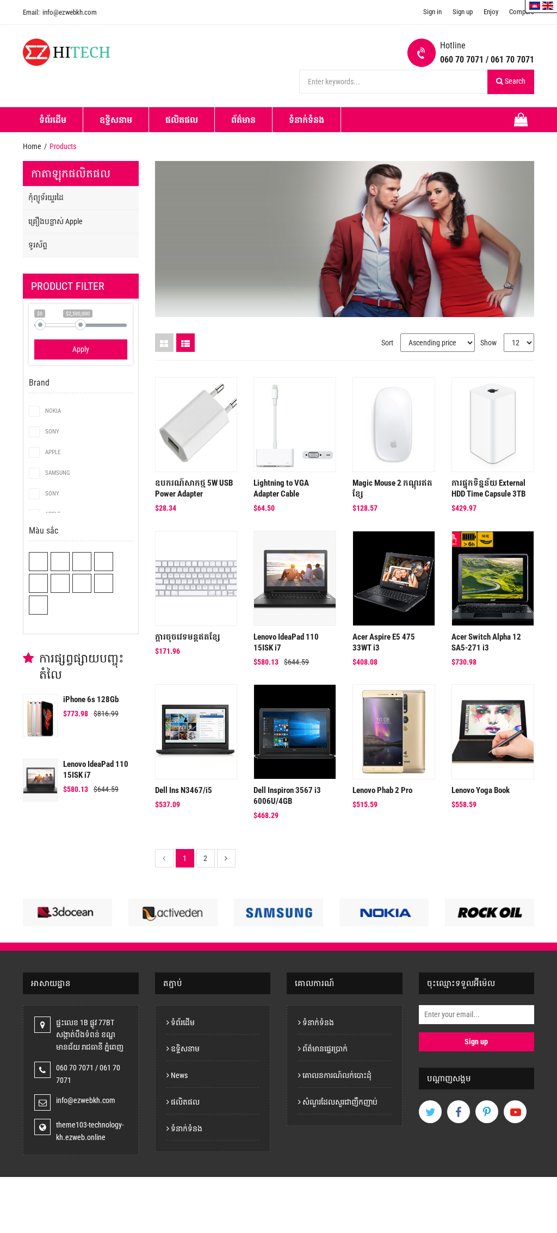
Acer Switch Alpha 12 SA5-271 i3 (486, 642)
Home (32, 146)
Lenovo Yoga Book (480, 790)
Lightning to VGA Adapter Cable (281, 488)
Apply (80, 349)
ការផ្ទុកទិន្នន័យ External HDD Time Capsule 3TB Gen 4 (488, 488)
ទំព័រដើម (52, 120)
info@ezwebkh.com (60, 12)
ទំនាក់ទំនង (306, 120)
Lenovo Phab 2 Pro (382, 790)
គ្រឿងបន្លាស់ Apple (55, 221)
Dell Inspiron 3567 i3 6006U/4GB (287, 795)
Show (488, 342)
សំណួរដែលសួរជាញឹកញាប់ (339, 1102)
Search (514, 81)
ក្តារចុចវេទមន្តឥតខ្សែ (187, 637)
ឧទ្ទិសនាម (116, 120)
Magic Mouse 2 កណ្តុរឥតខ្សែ (392, 488)
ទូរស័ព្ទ (37, 244)
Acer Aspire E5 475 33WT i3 (383, 642)
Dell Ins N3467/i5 (183, 790)
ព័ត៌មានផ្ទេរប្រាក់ (324, 1048)
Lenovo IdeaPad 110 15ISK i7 (95, 769)
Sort (387, 342)
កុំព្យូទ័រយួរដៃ (46, 197)
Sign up (463, 12)
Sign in (432, 12)
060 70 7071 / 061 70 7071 (487, 59)
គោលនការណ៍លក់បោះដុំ (336, 1075)
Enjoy (491, 12)
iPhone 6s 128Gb (91, 699)
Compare (521, 12)
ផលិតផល (181, 120)
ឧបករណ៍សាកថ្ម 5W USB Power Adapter (194, 488)
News (178, 1075)
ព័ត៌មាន (243, 120)
